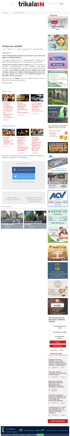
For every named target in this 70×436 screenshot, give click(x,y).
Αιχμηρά (54, 22)
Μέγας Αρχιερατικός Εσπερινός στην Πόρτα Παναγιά (33, 223)
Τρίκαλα (61, 3)
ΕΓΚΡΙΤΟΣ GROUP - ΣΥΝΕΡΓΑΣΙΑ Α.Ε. (57, 430)
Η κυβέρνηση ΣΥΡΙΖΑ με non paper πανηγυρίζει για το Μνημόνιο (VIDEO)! (34, 199)
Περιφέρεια (54, 391)
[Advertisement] (23, 30)
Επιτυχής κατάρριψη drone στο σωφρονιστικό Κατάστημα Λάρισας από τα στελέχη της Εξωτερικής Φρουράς (57, 397)
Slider (62, 367)
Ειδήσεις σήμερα (8, 126)
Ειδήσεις (20, 156)
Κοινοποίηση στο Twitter (25, 176)
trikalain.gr (23, 157)
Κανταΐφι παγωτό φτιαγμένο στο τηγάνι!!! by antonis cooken (58, 373)
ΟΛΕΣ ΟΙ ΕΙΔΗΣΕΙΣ (58, 421)
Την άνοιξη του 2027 (59, 332)
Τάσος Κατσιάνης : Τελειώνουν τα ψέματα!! (13, 198)
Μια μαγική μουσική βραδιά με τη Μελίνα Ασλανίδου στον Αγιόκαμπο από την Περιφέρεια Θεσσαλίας (56, 384)
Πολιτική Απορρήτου (12, 432)
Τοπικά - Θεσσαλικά (23, 49)
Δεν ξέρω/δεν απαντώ (59, 337)
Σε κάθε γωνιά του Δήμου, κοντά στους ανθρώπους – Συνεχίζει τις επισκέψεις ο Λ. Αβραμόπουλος (12, 222)
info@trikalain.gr (29, 430)
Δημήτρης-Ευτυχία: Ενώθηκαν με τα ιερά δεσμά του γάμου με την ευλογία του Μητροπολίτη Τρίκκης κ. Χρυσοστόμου (58, 362)
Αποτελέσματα (58, 346)
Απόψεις (63, 377)
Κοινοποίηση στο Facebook (25, 170)
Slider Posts (6, 91)
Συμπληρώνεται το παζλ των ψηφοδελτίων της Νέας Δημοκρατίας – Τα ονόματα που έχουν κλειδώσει (57, 410)
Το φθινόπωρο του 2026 (59, 327)
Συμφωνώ (40, 435)
